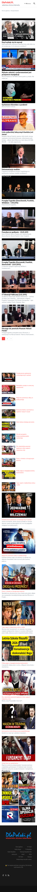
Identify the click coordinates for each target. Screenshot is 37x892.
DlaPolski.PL (7, 2)
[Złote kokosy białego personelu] (10, 797)
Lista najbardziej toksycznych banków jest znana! (17, 133)
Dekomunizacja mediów (11, 169)
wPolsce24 (14, 854)
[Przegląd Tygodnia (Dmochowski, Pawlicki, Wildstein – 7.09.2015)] (18, 187)
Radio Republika (11, 852)
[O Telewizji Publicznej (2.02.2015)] (18, 282)
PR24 (30, 854)
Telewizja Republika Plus (26, 852)
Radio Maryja (18, 849)
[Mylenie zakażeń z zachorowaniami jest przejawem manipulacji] (18, 60)
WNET (23, 854)
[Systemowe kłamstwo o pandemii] (18, 92)
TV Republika (28, 849)
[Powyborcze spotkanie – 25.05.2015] (18, 219)
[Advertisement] (18, 357)
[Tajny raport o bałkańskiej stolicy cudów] (10, 780)
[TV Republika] (10, 814)
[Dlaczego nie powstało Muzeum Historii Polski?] (18, 316)
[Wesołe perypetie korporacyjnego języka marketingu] (27, 797)
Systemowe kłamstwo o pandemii (14, 104)
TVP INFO (20, 857)
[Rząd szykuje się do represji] (18, 29)
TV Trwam (29, 846)
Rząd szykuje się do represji (12, 42)
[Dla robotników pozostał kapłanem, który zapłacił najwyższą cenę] (27, 780)
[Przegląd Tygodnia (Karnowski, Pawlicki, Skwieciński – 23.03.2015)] (18, 249)
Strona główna (6, 10)
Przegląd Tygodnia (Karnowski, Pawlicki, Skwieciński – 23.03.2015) (17, 263)
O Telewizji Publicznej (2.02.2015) (14, 294)
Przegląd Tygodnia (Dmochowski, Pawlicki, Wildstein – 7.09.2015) (18, 201)
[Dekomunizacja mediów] (18, 156)
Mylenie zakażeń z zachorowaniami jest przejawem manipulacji (16, 73)
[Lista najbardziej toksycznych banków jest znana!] (18, 120)
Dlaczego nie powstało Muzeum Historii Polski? (16, 329)
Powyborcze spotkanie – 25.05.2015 (15, 232)
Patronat (30, 857)
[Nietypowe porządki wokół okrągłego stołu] (27, 814)
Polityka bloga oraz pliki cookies (24, 859)
